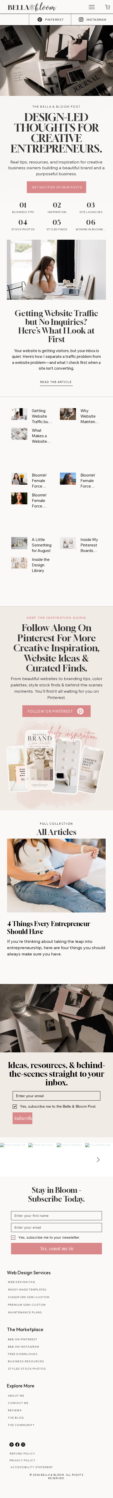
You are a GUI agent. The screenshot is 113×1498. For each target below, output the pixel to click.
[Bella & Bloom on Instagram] (23, 1444)
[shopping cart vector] (107, 7)
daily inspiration (73, 733)
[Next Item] (98, 1159)
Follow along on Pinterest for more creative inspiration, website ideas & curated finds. (56, 648)
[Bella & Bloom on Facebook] (17, 1444)
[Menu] (91, 7)
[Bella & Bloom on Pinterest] (11, 1444)
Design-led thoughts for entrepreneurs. (56, 133)
